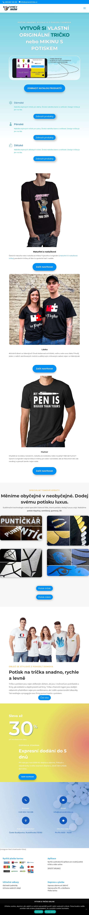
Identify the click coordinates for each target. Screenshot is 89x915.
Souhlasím (38, 912)
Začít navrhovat (44, 266)
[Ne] (86, 909)
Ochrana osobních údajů (12, 888)
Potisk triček (44, 588)
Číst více (44, 697)
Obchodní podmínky (10, 885)
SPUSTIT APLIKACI (54, 868)
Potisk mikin (44, 597)
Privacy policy (50, 912)
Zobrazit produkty (44, 116)
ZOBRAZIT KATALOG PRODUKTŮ (44, 88)
